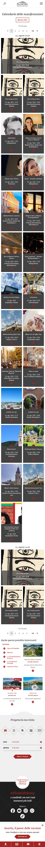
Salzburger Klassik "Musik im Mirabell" (11, 372)
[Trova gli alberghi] (28, 844)
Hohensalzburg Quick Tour (11, 334)
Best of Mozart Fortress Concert (11, 257)
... (29, 31)
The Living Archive (22, 62)
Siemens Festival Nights (11, 297)
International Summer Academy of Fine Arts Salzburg (11, 529)
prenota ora (12, 695)
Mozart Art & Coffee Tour (33, 334)
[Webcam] (39, 844)
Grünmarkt (33, 297)
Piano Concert (11, 449)
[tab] (5, 730)
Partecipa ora (22, 836)
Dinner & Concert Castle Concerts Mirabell (33, 139)
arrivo (5, 742)
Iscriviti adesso (33, 695)
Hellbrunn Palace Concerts (33, 449)
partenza (6, 748)
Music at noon (33, 371)
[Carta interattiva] (5, 844)
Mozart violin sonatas (11, 488)
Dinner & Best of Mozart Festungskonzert (33, 217)
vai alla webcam (32, 662)
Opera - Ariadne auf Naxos (33, 179)
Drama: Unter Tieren (11, 179)
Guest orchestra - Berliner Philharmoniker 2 (33, 257)
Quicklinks (5, 644)
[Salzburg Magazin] (16, 844)
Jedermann (11, 138)
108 (33, 31)
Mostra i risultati (22, 757)
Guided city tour (11, 412)
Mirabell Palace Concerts (11, 216)
